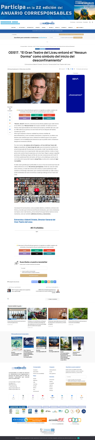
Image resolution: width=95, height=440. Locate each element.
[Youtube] (42, 397)
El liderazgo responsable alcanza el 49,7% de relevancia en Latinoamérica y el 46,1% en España (57, 322)
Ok (78, 438)
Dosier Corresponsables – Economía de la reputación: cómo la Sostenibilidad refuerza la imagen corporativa (65, 356)
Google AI (49, 115)
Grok (37, 118)
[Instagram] (33, 397)
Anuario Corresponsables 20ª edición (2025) (16, 354)
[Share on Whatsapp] (42, 281)
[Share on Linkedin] (9, 120)
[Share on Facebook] (66, 69)
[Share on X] (68, 69)
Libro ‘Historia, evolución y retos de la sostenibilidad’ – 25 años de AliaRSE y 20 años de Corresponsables (28, 354)
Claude (24, 115)
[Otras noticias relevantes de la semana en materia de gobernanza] (16, 313)
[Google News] (52, 397)
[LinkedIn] (62, 397)
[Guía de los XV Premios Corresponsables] (78, 344)
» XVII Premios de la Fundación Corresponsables (10, 23)
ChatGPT (37, 115)
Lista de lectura (79, 22)
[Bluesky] (72, 397)
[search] (89, 22)
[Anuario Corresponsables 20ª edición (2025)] (16, 344)
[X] (23, 397)
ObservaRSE (15, 21)
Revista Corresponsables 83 (41, 351)
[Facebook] (13, 397)
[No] (93, 438)
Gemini (24, 118)
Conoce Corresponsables (6, 21)
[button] (70, 69)
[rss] (81, 397)
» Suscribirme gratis (78, 37)
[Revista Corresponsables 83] (41, 343)
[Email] (9, 123)
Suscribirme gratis (33, 275)
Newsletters (85, 22)
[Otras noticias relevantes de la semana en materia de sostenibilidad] (78, 313)
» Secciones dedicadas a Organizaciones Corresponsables (71, 34)
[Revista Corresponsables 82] (54, 343)
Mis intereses (72, 22)
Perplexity (49, 118)
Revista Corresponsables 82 (54, 351)
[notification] (92, 22)
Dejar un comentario (53, 299)
